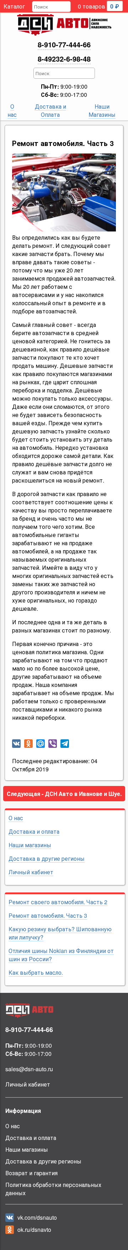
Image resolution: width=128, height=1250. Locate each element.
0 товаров (98, 6)
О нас (12, 110)
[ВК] (16, 743)
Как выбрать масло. (36, 972)
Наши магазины (30, 845)
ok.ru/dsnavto (34, 1229)
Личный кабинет (31, 872)
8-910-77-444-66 (64, 44)
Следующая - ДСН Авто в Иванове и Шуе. (64, 794)
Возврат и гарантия (31, 1173)
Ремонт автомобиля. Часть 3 (48, 915)
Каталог (14, 6)
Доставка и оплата (34, 831)
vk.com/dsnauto (37, 1217)
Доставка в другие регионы (47, 858)
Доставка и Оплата (50, 110)
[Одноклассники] (28, 743)
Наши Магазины (102, 110)
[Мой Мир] (40, 743)
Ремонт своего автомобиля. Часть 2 (58, 902)
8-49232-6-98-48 (64, 58)
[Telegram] (64, 743)
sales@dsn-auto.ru (29, 1069)
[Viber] (52, 743)
